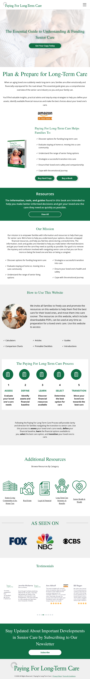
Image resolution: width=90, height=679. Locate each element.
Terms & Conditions (69, 676)
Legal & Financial (44, 500)
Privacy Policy (57, 676)
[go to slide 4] (43, 614)
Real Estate (27, 500)
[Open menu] (84, 4)
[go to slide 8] (50, 614)
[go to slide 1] (37, 614)
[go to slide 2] (39, 614)
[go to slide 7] (48, 614)
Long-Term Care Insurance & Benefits (62, 500)
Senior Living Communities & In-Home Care (10, 500)
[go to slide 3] (41, 614)
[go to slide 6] (46, 614)
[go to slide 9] (52, 614)
